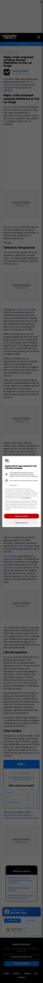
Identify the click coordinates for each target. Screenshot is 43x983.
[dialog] (21, 491)
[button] (21, 485)
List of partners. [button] (26, 498)
